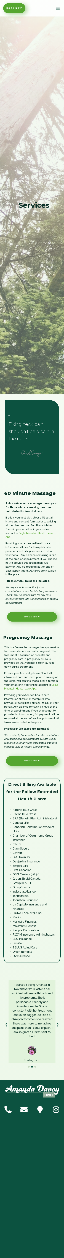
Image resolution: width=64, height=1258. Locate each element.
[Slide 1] (29, 1067)
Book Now (14, 8)
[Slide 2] (32, 1067)
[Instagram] (56, 1109)
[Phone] (8, 1109)
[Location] (40, 1109)
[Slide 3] (35, 1067)
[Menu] (58, 8)
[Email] (24, 1109)
